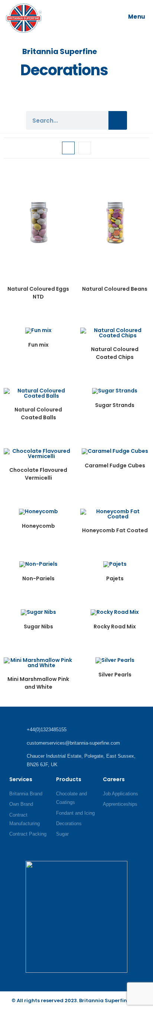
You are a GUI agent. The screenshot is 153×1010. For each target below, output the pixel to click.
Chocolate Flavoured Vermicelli (38, 474)
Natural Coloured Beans (114, 289)
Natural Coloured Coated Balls (38, 413)
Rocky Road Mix (115, 626)
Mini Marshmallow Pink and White (38, 683)
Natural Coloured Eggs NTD (38, 292)
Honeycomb (38, 526)
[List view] (84, 148)
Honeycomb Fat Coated (115, 530)
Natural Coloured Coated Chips (115, 353)
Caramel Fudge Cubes (115, 465)
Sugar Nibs (38, 626)
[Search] (117, 120)
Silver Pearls (114, 674)
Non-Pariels (38, 578)
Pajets (115, 578)
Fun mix (38, 344)
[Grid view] (68, 148)
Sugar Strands (114, 405)
